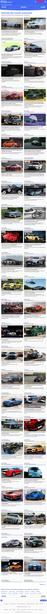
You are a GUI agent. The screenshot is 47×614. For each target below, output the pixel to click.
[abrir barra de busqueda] (35, 2)
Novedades (4, 18)
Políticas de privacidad (30, 603)
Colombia (14, 609)
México (29, 609)
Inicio (2, 4)
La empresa (6, 603)
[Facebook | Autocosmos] (1, 600)
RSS (29, 606)
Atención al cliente (12, 603)
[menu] (45, 2)
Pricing (37, 603)
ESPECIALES (23, 7)
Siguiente (42, 584)
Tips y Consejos (33, 593)
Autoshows (4, 65)
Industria (4, 256)
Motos (9, 593)
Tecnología (21, 593)
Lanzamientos (4, 593)
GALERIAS (43, 7)
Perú (32, 609)
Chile (10, 609)
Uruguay (36, 609)
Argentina (6, 609)
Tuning (3, 42)
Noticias (10, 4)
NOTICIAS (4, 7)
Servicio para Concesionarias (22, 606)
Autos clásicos (5, 138)
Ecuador (18, 609)
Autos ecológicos (29, 373)
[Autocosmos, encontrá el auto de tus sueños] (6, 2)
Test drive (27, 560)
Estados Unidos (24, 609)
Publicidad (41, 603)
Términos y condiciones (21, 603)
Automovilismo (28, 231)
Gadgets (32, 591)
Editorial (5, 4)
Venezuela (41, 609)
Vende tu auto (40, 1)
